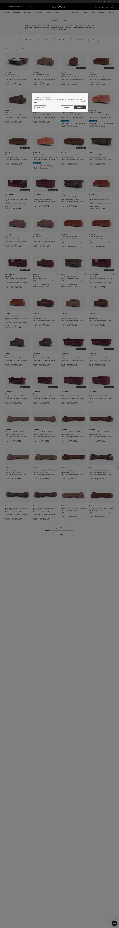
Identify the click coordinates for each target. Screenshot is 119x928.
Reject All (66, 107)
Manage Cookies (40, 107)
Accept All (79, 107)
